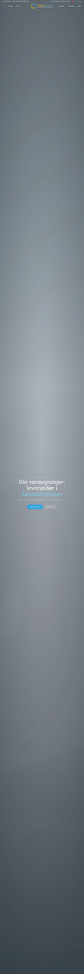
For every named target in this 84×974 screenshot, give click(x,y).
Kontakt (79, 6)
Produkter (61, 6)
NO (74, 1)
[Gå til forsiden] (42, 6)
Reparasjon (71, 6)
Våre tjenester (34, 506)
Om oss (18, 6)
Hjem (4, 6)
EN (78, 1)
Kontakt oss (50, 506)
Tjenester (10, 6)
